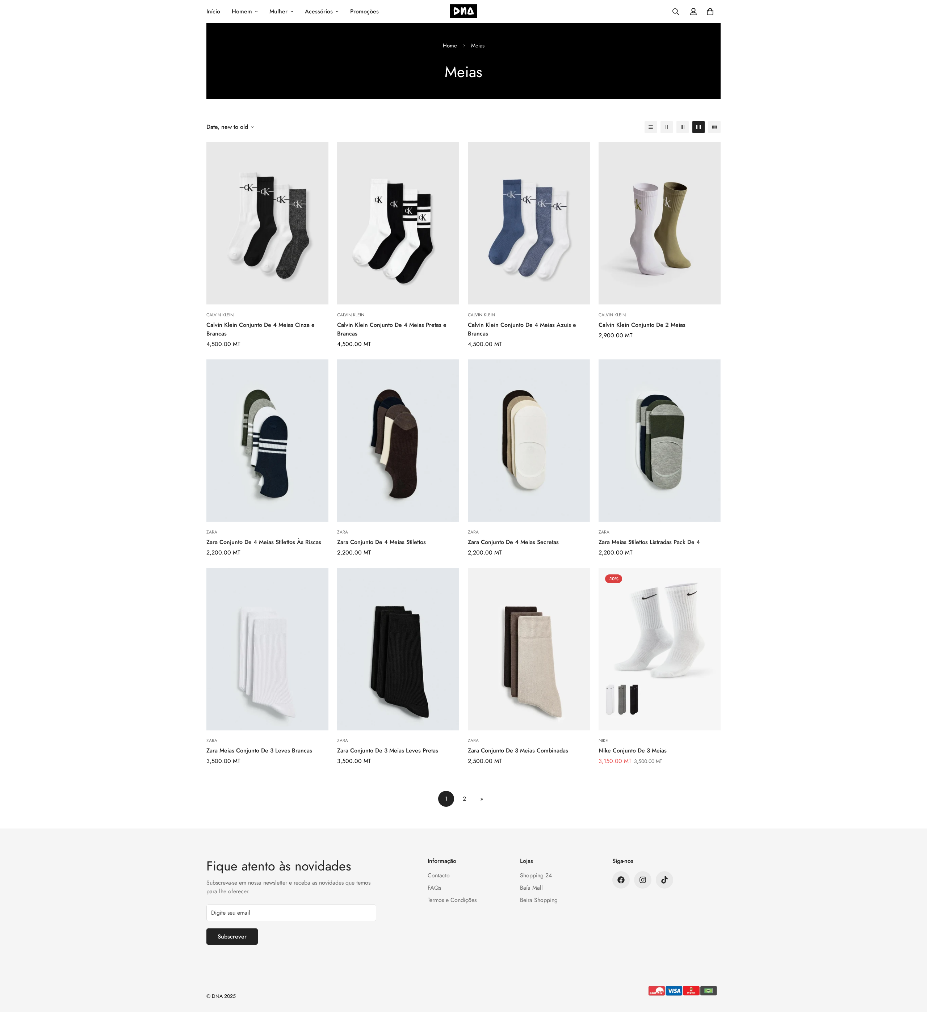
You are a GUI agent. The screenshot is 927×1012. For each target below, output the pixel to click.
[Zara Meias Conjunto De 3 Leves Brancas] (267, 649)
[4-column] (698, 127)
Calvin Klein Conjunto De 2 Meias (642, 325)
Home (450, 46)
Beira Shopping (539, 900)
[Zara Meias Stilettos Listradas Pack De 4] (660, 440)
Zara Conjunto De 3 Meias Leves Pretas (387, 750)
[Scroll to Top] (913, 972)
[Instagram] (642, 880)
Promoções (364, 11)
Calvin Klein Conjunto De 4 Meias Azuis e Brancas (522, 329)
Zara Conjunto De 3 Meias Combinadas (518, 750)
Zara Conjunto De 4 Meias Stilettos (381, 542)
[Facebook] (621, 880)
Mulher (278, 11)
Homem (242, 11)
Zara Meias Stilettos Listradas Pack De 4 (649, 542)
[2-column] (666, 127)
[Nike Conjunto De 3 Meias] (660, 649)
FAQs (434, 888)
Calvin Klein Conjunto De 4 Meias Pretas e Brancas (391, 329)
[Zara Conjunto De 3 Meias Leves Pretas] (398, 649)
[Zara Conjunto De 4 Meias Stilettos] (398, 440)
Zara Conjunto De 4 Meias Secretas (513, 542)
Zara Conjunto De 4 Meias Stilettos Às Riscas (263, 542)
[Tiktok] (664, 880)
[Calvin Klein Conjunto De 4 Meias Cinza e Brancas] (267, 223)
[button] (710, 11)
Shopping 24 (536, 875)
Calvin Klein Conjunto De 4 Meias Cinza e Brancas (260, 329)
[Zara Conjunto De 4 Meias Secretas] (529, 440)
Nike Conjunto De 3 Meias (633, 750)
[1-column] (651, 127)
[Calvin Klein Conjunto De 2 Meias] (660, 223)
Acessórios (319, 11)
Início (213, 11)
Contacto (439, 875)
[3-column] (682, 127)
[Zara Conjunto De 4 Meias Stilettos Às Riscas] (267, 440)
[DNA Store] (463, 12)
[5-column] (714, 127)
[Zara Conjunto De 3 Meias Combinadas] (529, 649)
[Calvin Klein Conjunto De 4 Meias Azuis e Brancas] (529, 223)
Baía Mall (531, 888)
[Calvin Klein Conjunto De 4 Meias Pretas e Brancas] (398, 223)
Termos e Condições (452, 900)
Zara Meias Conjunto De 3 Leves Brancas (259, 750)
